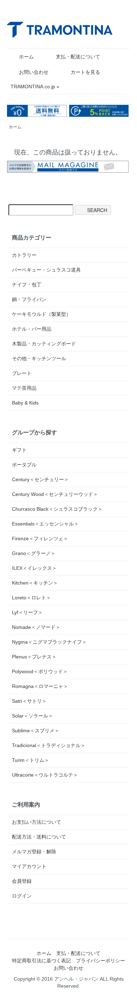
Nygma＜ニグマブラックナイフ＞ (49, 642)
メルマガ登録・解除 (34, 851)
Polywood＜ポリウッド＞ (40, 671)
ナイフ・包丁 (26, 284)
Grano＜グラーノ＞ (34, 553)
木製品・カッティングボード (44, 343)
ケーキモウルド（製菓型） (41, 314)
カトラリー (24, 255)
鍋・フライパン (29, 299)
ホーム (26, 56)
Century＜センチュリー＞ (40, 479)
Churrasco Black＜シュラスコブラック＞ (57, 509)
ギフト (19, 450)
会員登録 (22, 881)
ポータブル (24, 464)
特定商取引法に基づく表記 (41, 960)
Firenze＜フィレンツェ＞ (40, 538)
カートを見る (85, 72)
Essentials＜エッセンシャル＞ (45, 524)
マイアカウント (29, 866)
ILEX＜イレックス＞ (34, 568)
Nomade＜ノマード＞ (36, 627)
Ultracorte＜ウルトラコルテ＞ (45, 775)
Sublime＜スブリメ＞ (35, 730)
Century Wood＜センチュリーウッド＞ (55, 494)
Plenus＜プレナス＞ (34, 656)
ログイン (22, 896)
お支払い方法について (36, 822)
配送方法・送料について (39, 837)
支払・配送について (78, 56)
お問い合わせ (33, 72)
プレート (22, 373)
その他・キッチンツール (39, 358)
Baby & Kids (25, 403)
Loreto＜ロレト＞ (31, 597)
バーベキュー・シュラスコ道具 (46, 270)
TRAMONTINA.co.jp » (35, 86)
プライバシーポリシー (100, 960)
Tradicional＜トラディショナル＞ (48, 745)
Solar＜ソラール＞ (32, 716)
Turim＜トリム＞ (30, 760)
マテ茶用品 (24, 388)
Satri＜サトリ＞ (29, 701)
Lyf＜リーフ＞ (27, 612)
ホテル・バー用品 (31, 329)
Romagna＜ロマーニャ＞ (40, 686)
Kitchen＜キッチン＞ (35, 583)
